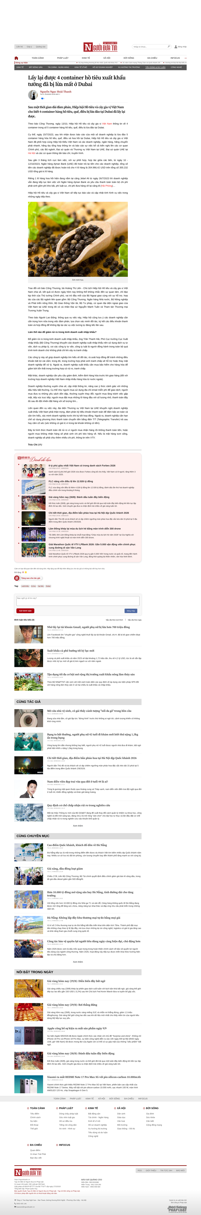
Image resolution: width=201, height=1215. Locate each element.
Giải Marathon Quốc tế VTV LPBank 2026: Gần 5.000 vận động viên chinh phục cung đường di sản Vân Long (92, 546)
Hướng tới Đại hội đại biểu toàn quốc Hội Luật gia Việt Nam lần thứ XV (171, 63)
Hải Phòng (106, 186)
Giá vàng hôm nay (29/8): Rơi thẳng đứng (72, 1004)
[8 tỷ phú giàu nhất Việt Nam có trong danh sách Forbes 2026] (34, 471)
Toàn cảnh (38, 58)
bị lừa (33, 586)
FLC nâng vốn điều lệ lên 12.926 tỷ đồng (71, 481)
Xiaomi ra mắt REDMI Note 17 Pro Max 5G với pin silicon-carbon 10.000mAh (94, 1077)
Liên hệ (19, 47)
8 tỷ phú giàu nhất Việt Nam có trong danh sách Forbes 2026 (82, 465)
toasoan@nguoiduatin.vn (25, 1207)
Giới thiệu (151, 1170)
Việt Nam (107, 123)
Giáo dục (121, 1117)
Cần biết (150, 1121)
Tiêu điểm (34, 1114)
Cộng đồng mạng (154, 1125)
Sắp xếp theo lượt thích (114, 620)
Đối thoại (34, 1125)
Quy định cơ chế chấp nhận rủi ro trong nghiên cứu (78, 805)
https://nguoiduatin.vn (22, 1179)
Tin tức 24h (166, 1170)
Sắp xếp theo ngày (135, 620)
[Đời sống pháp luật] (158, 1209)
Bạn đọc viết (36, 1158)
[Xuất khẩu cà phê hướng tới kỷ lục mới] (28, 658)
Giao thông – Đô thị (126, 1129)
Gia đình (150, 1114)
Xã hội (106, 58)
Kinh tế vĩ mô (81, 67)
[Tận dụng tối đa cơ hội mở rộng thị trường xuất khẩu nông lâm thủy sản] (28, 682)
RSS (140, 1170)
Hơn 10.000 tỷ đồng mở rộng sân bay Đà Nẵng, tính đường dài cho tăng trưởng (90, 894)
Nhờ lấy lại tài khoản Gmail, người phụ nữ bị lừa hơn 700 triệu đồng (88, 627)
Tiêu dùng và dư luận (97, 1132)
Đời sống (129, 58)
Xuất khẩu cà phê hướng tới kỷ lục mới (70, 650)
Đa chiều (152, 58)
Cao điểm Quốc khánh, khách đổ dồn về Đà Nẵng (77, 845)
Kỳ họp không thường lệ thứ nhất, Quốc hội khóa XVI (77, 63)
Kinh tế (86, 58)
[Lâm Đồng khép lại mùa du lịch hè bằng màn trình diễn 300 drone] (34, 534)
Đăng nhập (131, 611)
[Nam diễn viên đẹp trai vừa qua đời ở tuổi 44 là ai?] (28, 789)
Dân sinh (121, 1114)
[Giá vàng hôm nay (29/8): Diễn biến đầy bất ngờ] (28, 988)
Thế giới (34, 1129)
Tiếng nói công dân (68, 1125)
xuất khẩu (25, 586)
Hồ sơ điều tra (65, 1121)
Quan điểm (35, 1150)
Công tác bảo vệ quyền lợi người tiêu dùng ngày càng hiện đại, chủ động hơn (93, 941)
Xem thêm (78, 826)
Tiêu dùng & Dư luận (155, 67)
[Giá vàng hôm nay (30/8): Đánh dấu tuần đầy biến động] (34, 503)
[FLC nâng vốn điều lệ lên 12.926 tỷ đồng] (34, 487)
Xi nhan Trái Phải (38, 1154)
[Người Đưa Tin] (64, 1172)
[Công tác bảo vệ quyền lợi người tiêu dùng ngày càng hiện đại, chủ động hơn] (28, 949)
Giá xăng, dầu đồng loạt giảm (65, 868)
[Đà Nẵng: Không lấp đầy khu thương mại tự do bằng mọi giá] (28, 925)
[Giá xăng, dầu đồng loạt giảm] (28, 876)
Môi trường (122, 1125)
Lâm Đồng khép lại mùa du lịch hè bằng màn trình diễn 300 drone (85, 528)
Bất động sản (35, 67)
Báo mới (180, 1170)
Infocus (175, 58)
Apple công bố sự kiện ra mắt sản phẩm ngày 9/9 (77, 1028)
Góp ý (29, 47)
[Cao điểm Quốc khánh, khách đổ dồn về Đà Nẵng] (28, 852)
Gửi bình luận (25, 611)
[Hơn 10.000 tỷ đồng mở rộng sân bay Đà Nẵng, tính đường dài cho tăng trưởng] (28, 899)
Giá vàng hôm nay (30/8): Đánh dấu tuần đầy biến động (79, 497)
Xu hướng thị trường (129, 67)
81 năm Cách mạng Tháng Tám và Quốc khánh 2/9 (121, 63)
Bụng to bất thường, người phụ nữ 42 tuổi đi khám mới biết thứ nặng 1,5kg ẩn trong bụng (92, 736)
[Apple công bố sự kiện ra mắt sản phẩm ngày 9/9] (28, 1036)
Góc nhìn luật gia (67, 1117)
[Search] (169, 46)
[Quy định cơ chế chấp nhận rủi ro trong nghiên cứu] (28, 813)
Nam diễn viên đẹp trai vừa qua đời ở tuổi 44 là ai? (77, 781)
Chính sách (35, 1117)
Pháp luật (63, 58)
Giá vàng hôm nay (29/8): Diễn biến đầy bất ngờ (76, 981)
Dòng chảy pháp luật (68, 1114)
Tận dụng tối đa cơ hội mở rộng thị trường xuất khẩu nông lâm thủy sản (91, 674)
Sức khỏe (150, 1117)
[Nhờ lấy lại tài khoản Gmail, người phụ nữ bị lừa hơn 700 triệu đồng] (28, 634)
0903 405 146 (21, 1204)
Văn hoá (121, 1121)
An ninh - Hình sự (67, 1129)
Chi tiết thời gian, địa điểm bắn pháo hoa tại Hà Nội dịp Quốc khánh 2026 (89, 513)
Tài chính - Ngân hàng (58, 67)
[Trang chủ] (100, 47)
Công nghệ (176, 67)
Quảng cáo (40, 47)
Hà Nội (31, 153)
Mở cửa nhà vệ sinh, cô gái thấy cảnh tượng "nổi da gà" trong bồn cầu (89, 710)
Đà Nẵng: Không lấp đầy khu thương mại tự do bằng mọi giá (83, 917)
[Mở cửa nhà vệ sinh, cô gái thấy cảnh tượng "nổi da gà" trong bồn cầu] (28, 718)
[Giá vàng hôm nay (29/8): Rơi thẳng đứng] (28, 1012)
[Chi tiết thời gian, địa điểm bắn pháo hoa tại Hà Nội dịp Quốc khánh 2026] (34, 518)
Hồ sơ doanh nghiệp (103, 67)
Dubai (48, 586)
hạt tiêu (40, 586)
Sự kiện (33, 1121)
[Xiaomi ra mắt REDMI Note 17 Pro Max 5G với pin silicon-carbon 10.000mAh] (28, 1084)
